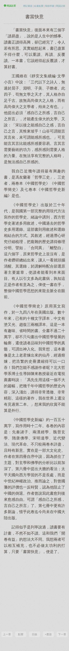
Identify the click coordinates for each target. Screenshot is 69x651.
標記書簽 (27, 6)
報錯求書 (49, 6)
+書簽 (48, 634)
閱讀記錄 (60, 6)
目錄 (34, 634)
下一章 (62, 634)
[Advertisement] (34, 592)
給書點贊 (38, 6)
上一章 (7, 634)
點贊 (20, 634)
